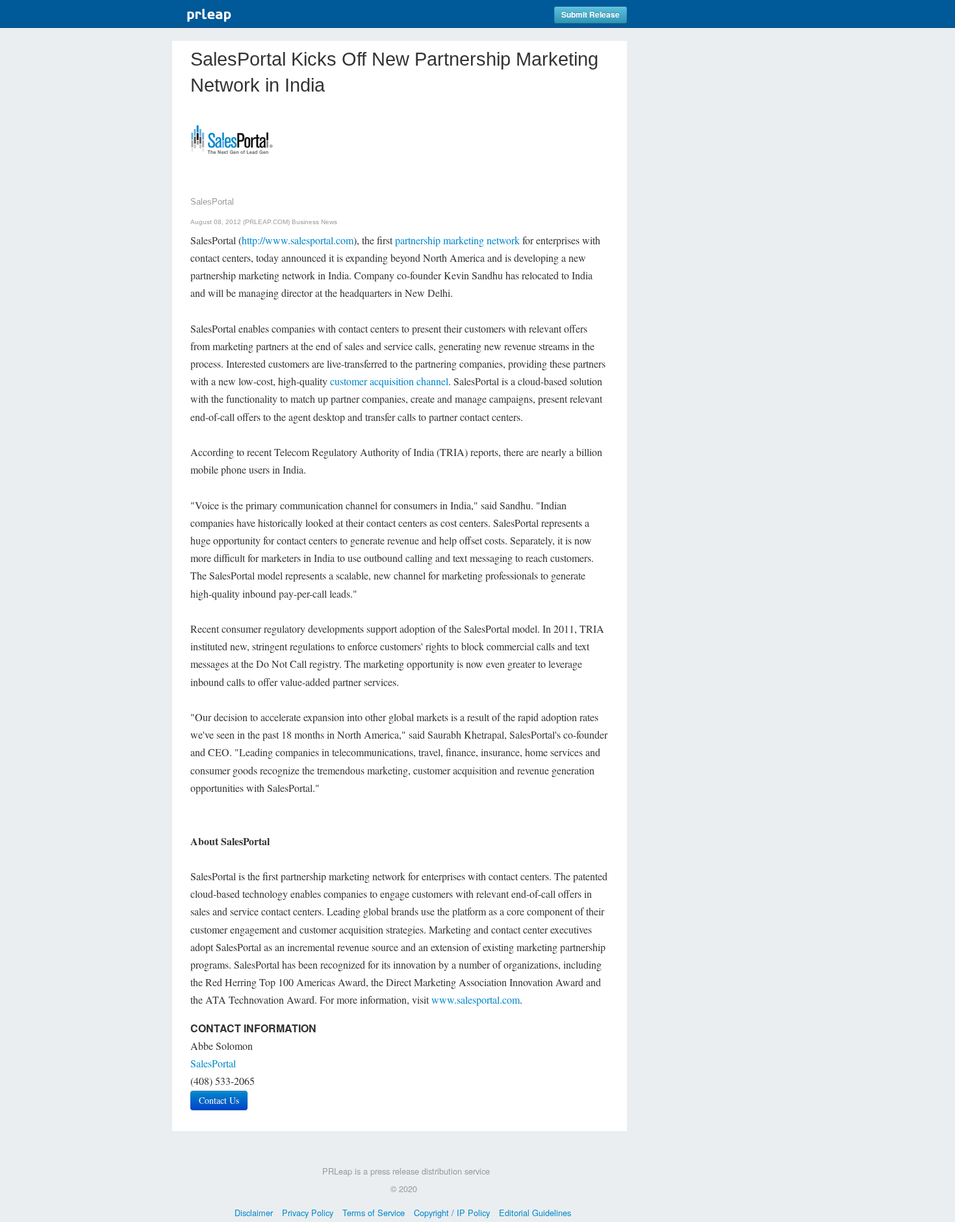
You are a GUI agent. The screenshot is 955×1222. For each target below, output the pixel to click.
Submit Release (590, 14)
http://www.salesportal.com (297, 240)
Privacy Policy (307, 1212)
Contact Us (219, 1100)
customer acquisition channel (389, 381)
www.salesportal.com (475, 999)
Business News (314, 221)
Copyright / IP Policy (452, 1212)
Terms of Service (373, 1212)
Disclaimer (254, 1212)
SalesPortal (213, 1063)
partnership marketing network (457, 240)
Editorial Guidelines (535, 1212)
